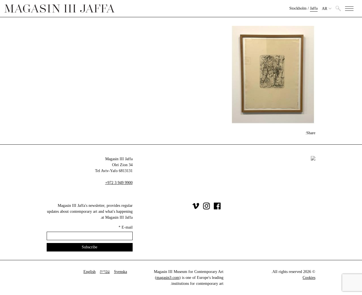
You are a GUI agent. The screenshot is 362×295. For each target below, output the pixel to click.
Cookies (309, 278)
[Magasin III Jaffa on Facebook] (217, 208)
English (89, 272)
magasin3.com (167, 278)
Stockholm (298, 8)
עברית (105, 272)
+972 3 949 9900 (119, 183)
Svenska (120, 272)
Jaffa (314, 8)
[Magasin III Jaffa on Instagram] (206, 208)
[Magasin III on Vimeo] (195, 208)
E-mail (125, 227)
